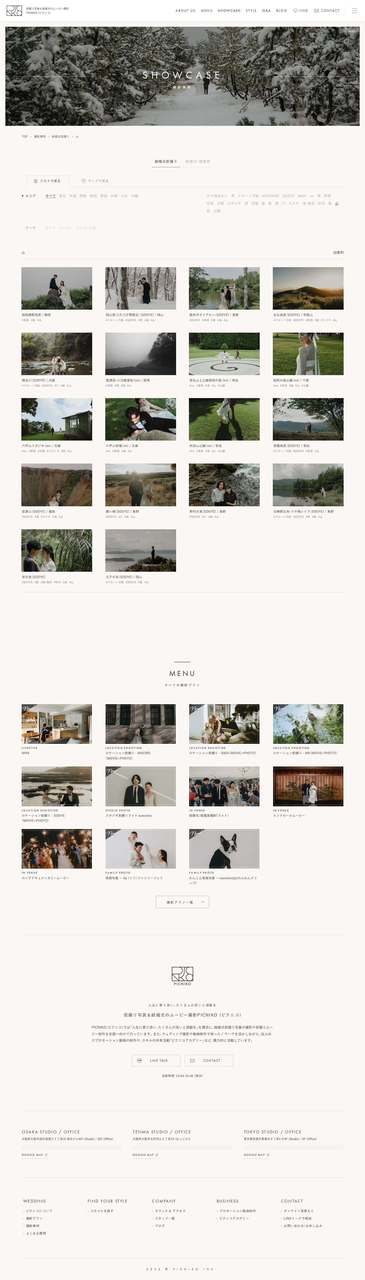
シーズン (66, 228)
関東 (83, 196)
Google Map (32, 1155)
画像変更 (352, 29)
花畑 (210, 203)
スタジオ (234, 203)
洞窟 (254, 203)
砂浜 (321, 203)
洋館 (220, 203)
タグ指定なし (217, 196)
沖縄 (134, 196)
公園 (216, 211)
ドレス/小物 (86, 228)
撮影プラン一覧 (180, 902)
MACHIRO (270, 196)
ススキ (294, 203)
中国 (72, 196)
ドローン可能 (248, 196)
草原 (327, 196)
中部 (114, 196)
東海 (103, 196)
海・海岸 (308, 203)
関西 (93, 196)
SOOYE (288, 196)
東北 (62, 196)
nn (312, 196)
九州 (124, 196)
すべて (50, 196)
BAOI (302, 196)
